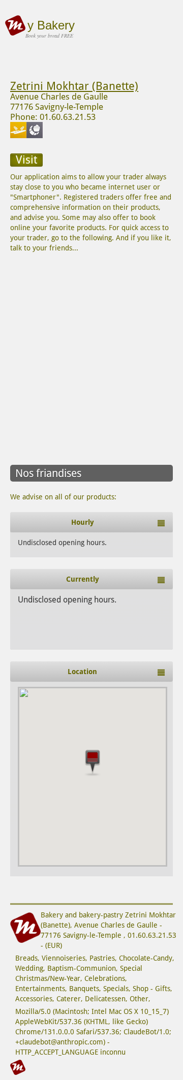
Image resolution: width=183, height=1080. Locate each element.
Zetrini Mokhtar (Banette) (74, 86)
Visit (26, 159)
